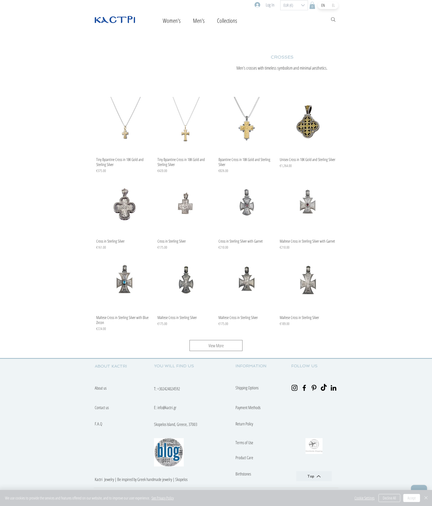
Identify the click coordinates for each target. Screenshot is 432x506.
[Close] (426, 498)
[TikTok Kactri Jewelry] (324, 388)
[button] (294, 5)
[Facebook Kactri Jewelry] (304, 388)
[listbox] (294, 5)
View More (216, 346)
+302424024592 (168, 389)
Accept (412, 498)
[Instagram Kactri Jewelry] (294, 388)
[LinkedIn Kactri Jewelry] (334, 388)
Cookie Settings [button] (364, 498)
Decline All (389, 498)
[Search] (333, 19)
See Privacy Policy (163, 498)
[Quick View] (124, 125)
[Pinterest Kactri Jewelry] (314, 388)
